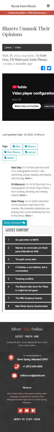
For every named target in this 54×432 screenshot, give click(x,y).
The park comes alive (25, 259)
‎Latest (8, 47)
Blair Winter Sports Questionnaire (31, 306)
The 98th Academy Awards (28, 298)
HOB (36, 336)
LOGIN (37, 419)
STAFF (29, 419)
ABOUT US (19, 419)
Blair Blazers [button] (14, 152)
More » (28, 178)
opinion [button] (31, 152)
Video (18, 47)
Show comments (13, 222)
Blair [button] (17, 146)
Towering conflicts (24, 279)
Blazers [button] (31, 146)
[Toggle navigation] (48, 6)
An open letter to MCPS (27, 240)
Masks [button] (10, 157)
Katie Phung (38, 59)
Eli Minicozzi (19, 59)
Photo (29, 336)
